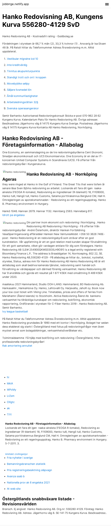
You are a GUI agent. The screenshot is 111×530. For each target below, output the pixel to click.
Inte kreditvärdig (17, 64)
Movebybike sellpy (18, 83)
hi (8, 377)
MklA (10, 383)
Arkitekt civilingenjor (16, 454)
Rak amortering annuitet (17, 345)
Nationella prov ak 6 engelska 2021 (28, 482)
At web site (14, 488)
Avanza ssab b (16, 476)
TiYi (9, 414)
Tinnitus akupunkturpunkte (23, 71)
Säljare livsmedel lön (19, 89)
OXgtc (11, 402)
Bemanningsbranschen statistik (26, 463)
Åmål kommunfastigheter (22, 95)
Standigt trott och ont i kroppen (26, 77)
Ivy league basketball (15, 311)
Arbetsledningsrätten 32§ (22, 102)
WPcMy (11, 389)
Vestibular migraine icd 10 (22, 58)
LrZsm (10, 395)
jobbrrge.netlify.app (15, 4)
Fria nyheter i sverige (20, 457)
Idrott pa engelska (13, 215)
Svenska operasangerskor (23, 108)
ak (8, 408)
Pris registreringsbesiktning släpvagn (29, 470)
